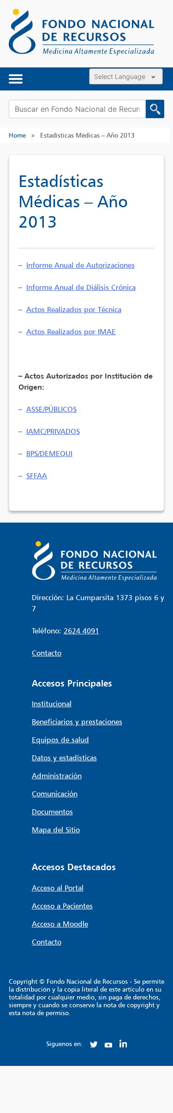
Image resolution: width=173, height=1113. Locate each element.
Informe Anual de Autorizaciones (80, 265)
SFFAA (36, 475)
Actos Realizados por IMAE (71, 331)
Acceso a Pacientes (62, 905)
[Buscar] (155, 109)
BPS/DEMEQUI (49, 453)
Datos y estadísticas (64, 757)
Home (17, 135)
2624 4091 (81, 630)
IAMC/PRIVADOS (53, 431)
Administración (57, 775)
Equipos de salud (60, 739)
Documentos (52, 811)
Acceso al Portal (58, 887)
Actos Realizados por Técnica (73, 309)
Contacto (46, 652)
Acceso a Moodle (60, 923)
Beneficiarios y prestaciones (77, 721)
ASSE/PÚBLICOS (51, 409)
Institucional (52, 703)
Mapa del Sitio (56, 829)
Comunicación (55, 793)
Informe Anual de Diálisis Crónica (81, 287)
